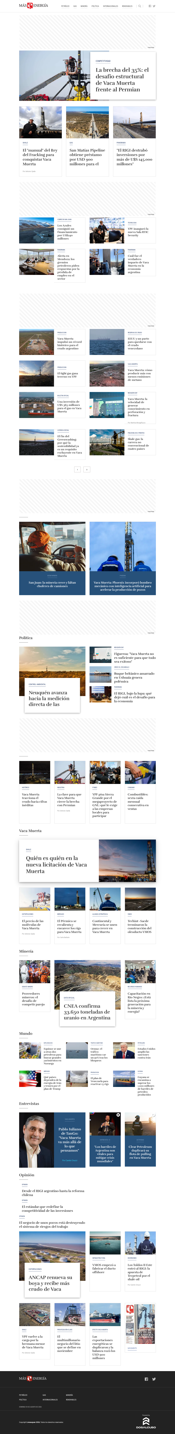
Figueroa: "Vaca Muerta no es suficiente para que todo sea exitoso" (135, 658)
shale (28, 849)
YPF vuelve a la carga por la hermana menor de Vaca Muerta (33, 1342)
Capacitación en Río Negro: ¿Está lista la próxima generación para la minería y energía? (139, 1002)
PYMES (94, 787)
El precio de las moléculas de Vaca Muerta (32, 924)
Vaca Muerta (133, 364)
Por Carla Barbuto (63, 937)
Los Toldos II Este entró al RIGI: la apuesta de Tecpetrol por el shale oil (140, 1272)
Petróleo (65, 6)
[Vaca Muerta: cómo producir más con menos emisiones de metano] (107, 374)
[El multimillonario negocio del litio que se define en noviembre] (70, 1314)
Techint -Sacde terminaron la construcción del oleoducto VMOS (139, 926)
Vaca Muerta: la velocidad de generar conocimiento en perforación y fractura (139, 407)
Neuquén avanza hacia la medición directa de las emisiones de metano (49, 704)
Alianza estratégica (100, 914)
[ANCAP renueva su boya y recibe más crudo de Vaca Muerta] (52, 1256)
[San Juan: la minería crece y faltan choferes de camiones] (52, 546)
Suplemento (132, 1348)
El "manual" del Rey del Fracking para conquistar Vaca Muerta (40, 157)
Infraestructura (98, 1258)
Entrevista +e (105, 1140)
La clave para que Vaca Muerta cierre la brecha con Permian (69, 800)
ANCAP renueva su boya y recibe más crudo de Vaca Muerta (50, 1286)
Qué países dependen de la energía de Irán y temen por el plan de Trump (52, 1083)
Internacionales (110, 6)
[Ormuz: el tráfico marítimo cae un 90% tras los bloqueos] (77, 1050)
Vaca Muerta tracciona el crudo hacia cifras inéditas (34, 800)
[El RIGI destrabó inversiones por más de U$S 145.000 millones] (134, 122)
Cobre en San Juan (64, 219)
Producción (61, 367)
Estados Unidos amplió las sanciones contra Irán (146, 1053)
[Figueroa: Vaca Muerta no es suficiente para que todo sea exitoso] (100, 655)
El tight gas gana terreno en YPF (67, 375)
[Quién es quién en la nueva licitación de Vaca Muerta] (127, 861)
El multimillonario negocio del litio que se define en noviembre (69, 1344)
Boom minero (52, 576)
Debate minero (27, 987)
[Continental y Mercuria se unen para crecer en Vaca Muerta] (105, 899)
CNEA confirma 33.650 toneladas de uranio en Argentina (87, 1012)
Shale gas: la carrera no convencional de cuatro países (138, 444)
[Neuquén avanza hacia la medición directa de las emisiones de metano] (52, 671)
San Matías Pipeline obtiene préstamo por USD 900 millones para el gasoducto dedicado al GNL (87, 162)
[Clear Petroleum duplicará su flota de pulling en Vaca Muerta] (140, 1124)
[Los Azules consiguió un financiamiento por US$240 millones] (36, 230)
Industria (60, 787)
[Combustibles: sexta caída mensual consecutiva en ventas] (140, 772)
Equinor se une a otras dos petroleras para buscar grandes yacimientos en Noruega (52, 1056)
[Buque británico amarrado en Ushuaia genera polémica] (100, 674)
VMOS (130, 914)
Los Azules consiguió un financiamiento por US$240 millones (67, 232)
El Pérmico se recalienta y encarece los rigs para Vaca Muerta (69, 926)
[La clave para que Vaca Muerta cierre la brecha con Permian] (70, 772)
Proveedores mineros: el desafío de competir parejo (33, 999)
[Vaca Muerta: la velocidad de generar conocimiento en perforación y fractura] (107, 405)
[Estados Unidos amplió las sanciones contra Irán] (124, 1050)
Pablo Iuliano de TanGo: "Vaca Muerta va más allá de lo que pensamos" (69, 1140)
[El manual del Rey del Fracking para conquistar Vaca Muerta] (40, 122)
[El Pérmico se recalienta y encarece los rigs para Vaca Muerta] (70, 899)
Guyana (140, 1071)
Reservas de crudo (135, 333)
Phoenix (123, 576)
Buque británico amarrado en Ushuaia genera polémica (134, 678)
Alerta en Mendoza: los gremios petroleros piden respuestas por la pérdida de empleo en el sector (68, 267)
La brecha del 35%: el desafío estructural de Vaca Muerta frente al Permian (122, 80)
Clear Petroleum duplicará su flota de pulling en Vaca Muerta (140, 1152)
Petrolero (141, 1043)
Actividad (140, 1140)
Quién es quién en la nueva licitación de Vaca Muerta (56, 865)
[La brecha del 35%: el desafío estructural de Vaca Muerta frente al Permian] (87, 76)
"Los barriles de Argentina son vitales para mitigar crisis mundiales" (105, 1154)
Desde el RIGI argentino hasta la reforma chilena (53, 1193)
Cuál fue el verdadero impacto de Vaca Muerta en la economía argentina (138, 264)
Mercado (60, 914)
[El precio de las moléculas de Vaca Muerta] (34, 899)
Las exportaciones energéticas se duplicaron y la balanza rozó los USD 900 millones (103, 1347)
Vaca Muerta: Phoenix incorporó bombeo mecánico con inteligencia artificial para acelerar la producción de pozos (123, 586)
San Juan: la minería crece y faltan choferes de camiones (52, 584)
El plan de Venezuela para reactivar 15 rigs (100, 1081)
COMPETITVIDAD (103, 61)
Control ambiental (37, 684)
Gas (75, 6)
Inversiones (132, 1258)
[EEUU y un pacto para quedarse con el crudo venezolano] (107, 342)
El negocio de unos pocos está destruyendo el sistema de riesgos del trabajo (52, 1225)
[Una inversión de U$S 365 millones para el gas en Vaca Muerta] (36, 405)
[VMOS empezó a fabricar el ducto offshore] (105, 1243)
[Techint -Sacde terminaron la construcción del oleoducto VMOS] (140, 899)
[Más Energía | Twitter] (154, 6)
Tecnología (132, 223)
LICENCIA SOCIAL (63, 430)
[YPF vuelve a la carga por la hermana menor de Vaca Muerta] (34, 1314)
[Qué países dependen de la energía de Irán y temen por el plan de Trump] (30, 1079)
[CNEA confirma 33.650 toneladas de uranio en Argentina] (87, 985)
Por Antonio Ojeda (29, 171)
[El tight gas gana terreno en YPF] (36, 374)
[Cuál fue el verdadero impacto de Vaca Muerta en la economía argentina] (107, 262)
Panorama (121, 143)
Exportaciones (27, 914)
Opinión (24, 1185)
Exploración (48, 1043)
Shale (25, 143)
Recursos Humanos (135, 987)
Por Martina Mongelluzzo (136, 423)
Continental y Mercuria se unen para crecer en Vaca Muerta (104, 926)
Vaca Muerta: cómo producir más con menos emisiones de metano (140, 375)
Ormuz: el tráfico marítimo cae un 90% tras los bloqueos (99, 1054)
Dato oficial (69, 998)
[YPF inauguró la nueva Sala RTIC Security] (107, 230)
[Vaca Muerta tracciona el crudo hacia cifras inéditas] (34, 772)
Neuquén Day (132, 393)
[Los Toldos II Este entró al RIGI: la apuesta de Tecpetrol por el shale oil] (140, 1243)
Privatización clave (64, 1330)
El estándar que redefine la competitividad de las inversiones (47, 1209)
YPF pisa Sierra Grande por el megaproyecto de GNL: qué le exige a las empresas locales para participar (104, 805)
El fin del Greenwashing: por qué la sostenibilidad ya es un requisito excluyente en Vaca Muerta (69, 446)
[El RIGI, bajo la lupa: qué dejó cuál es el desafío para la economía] (100, 694)
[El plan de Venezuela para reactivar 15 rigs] (77, 1079)
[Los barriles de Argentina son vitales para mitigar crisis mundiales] (105, 1124)
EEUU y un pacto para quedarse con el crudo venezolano (140, 343)
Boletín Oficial (63, 396)
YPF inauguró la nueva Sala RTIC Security (138, 232)
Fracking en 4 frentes (136, 433)
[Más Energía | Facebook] (150, 6)
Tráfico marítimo (97, 1043)
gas (71, 143)
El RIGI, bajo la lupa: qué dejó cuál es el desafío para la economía (134, 697)
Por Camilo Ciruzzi (69, 1160)
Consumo (131, 787)
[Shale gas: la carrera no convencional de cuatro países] (107, 442)
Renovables (127, 6)
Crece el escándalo (121, 667)
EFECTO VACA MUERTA (100, 1330)
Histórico (25, 787)
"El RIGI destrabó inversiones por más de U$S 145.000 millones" (134, 157)
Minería (84, 6)
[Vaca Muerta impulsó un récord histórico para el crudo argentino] (36, 342)
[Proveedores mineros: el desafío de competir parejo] (34, 971)
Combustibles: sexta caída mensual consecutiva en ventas (138, 802)
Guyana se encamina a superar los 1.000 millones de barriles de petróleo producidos (146, 1086)
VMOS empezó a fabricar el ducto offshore (104, 1268)
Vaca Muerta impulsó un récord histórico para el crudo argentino (69, 343)
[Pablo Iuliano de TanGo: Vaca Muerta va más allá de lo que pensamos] (36, 1140)
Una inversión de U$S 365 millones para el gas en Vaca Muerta (69, 406)
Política (95, 6)
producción (61, 333)
